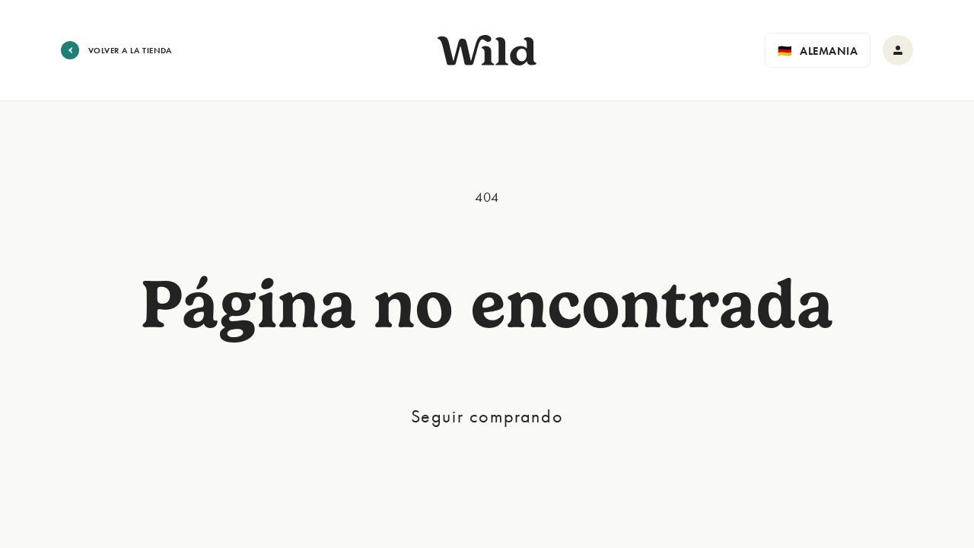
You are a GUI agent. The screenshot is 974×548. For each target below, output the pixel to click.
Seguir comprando (487, 416)
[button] (818, 50)
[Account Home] (898, 50)
